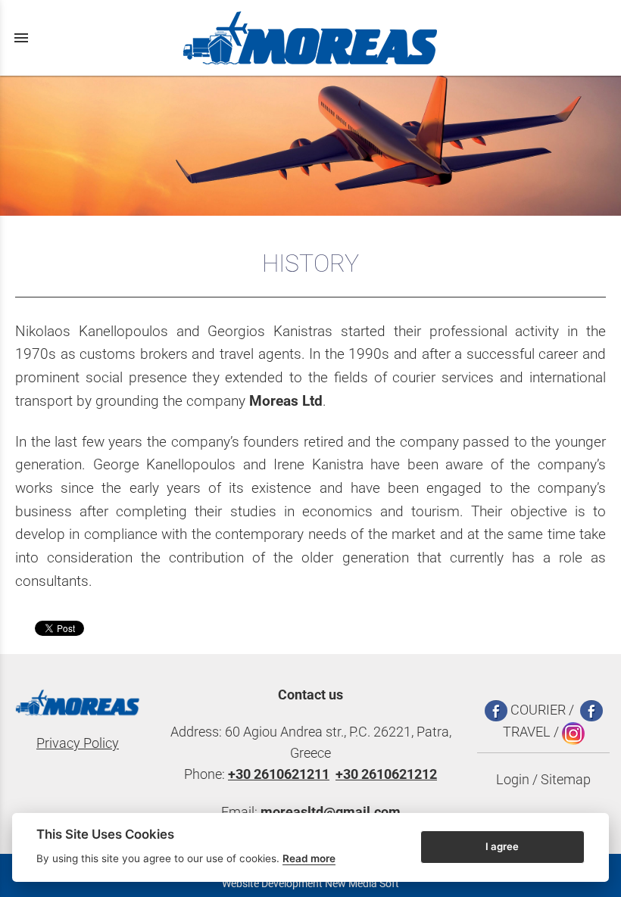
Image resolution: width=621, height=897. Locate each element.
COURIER (536, 710)
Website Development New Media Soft (310, 883)
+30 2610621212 (386, 774)
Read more (308, 858)
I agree (502, 846)
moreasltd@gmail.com (331, 812)
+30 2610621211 (278, 774)
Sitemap (566, 779)
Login (512, 779)
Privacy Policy (77, 743)
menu (21, 38)
